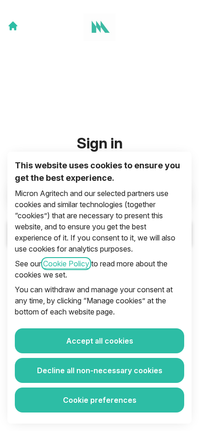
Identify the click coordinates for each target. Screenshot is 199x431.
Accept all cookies (99, 340)
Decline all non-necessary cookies (99, 370)
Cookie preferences (100, 400)
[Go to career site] (13, 25)
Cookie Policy (66, 263)
